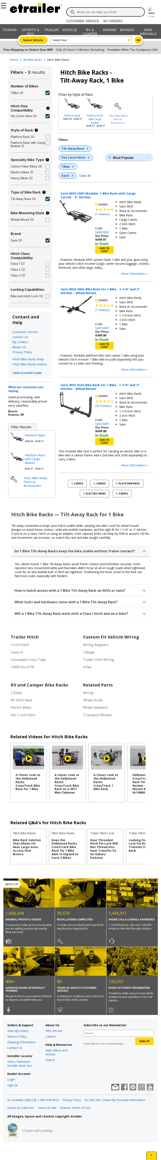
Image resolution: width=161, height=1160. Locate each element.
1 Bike (65, 166)
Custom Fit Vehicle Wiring (111, 637)
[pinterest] (132, 1087)
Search (50, 1060)
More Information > (134, 274)
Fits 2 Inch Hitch (73, 157)
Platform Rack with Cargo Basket (95, 119)
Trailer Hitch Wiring (98, 659)
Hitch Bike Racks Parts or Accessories (118, 119)
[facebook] (124, 1087)
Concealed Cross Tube (28, 659)
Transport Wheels (97, 715)
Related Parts (98, 685)
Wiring (88, 692)
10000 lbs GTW (22, 667)
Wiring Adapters (96, 644)
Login (11, 1079)
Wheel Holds (93, 700)
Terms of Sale (47, 1108)
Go (138, 40)
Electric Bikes (96, 493)
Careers (50, 1036)
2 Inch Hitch (20, 644)
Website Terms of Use (75, 1108)
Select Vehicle (33, 40)
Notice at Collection (20, 1108)
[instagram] (141, 1087)
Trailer (51, 30)
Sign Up (12, 1085)
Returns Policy (17, 1036)
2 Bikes (78, 483)
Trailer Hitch (25, 637)
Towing (10, 30)
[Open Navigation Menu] (4, 4)
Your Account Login (27, 373)
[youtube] (150, 1087)
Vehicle (69, 30)
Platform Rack (72, 115)
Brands (127, 30)
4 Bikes (100, 483)
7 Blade (89, 652)
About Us (19, 347)
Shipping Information (21, 1042)
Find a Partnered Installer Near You (19, 1064)
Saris (65, 175)
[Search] (73, 12)
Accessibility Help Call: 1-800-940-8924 (33, 1100)
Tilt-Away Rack (72, 148)
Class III (17, 652)
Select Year (60, 40)
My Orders (113, 21)
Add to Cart (104, 250)
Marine (110, 30)
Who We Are (53, 1031)
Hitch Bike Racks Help (28, 359)
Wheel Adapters (95, 707)
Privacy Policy (22, 352)
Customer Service (82, 21)
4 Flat (87, 667)
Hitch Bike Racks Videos (29, 364)
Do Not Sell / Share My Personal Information (114, 1100)
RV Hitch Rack (21, 700)
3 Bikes (123, 493)
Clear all (84, 175)
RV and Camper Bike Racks (39, 685)
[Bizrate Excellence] (12, 1130)
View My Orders (18, 1031)
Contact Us (20, 337)
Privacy (87, 1043)
